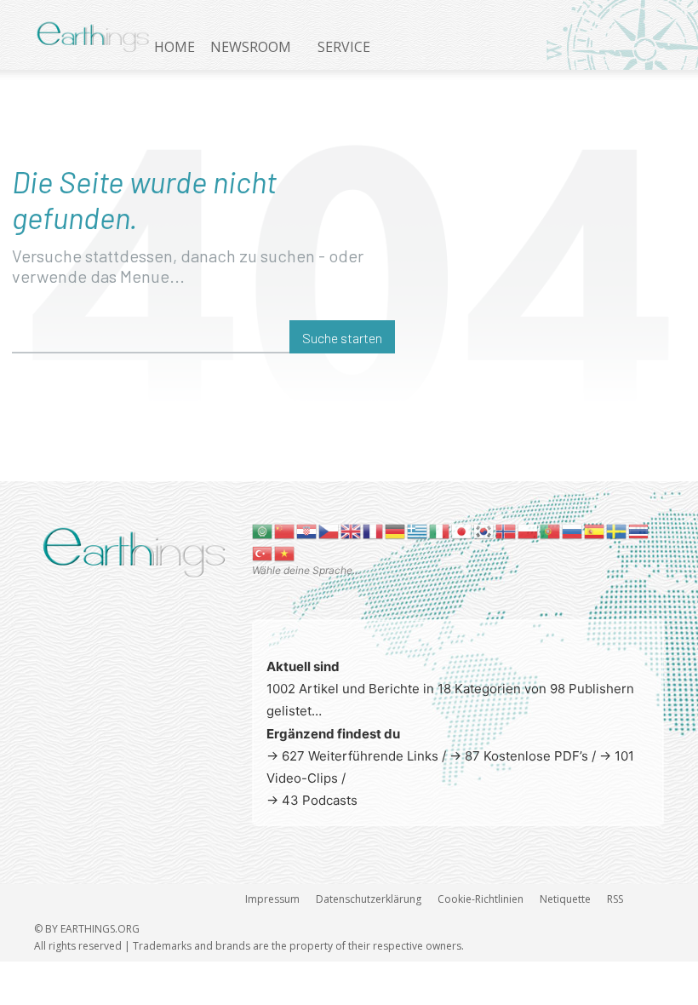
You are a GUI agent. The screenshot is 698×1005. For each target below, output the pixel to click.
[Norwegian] (506, 530)
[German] (396, 530)
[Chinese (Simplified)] (285, 530)
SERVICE (344, 46)
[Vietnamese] (285, 552)
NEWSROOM (250, 46)
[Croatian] (307, 530)
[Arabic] (263, 530)
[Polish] (529, 530)
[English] (351, 530)
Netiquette (565, 899)
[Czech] (329, 530)
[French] (374, 530)
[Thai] (639, 530)
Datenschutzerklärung (368, 899)
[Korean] (484, 530)
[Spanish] (595, 530)
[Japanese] (462, 530)
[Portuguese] (551, 530)
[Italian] (440, 530)
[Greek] (418, 530)
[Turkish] (263, 552)
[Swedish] (617, 530)
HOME (174, 46)
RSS (615, 899)
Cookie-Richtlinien (481, 899)
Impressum (272, 899)
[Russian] (573, 530)
